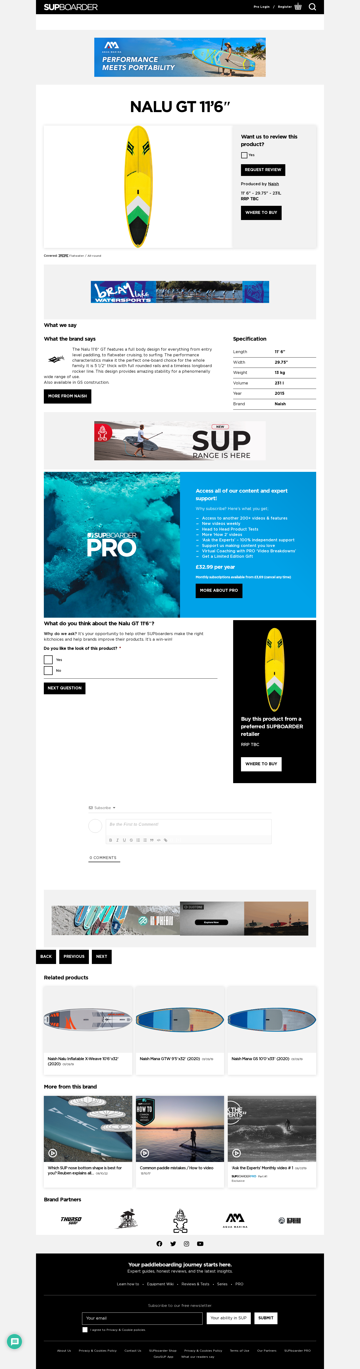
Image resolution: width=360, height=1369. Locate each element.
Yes (251, 155)
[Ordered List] (138, 840)
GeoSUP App (163, 1357)
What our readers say (197, 1357)
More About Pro (219, 590)
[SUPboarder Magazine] (71, 7)
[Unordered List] (145, 840)
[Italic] (117, 840)
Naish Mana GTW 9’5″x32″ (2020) (176, 1059)
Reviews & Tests (195, 1284)
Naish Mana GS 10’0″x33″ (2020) (267, 1059)
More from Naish (67, 396)
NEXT (101, 957)
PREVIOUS (74, 957)
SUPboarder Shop (163, 1350)
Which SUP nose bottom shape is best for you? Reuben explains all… (85, 1170)
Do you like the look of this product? (82, 648)
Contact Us (132, 1350)
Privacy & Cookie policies (126, 1330)
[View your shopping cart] (298, 7)
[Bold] (110, 840)
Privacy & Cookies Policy (98, 1350)
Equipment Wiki (160, 1284)
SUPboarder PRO (297, 1350)
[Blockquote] (151, 840)
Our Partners (266, 1350)
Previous (40, 1221)
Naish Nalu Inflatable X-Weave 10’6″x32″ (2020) (83, 1061)
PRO (239, 1284)
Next (319, 1221)
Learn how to (128, 1284)
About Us (64, 1350)
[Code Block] (158, 840)
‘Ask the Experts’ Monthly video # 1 (269, 1168)
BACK (46, 957)
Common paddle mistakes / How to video (176, 1170)
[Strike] (131, 840)
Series (222, 1284)
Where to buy (261, 213)
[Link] (165, 840)
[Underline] (124, 840)
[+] (178, 840)
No (58, 670)
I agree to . (118, 1330)
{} (172, 840)
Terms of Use (239, 1350)
